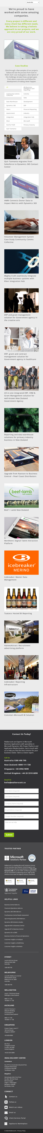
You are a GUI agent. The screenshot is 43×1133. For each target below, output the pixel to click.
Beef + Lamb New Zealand (16, 510)
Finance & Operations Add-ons (13, 908)
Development (28, 102)
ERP (25, 105)
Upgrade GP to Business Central (13, 929)
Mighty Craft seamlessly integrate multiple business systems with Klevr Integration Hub (20, 278)
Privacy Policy (21, 1131)
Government (10, 113)
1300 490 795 (20, 760)
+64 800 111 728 (9, 1000)
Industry (26, 113)
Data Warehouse (12, 102)
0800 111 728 (24, 765)
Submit (9, 835)
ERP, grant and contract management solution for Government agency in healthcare (20, 356)
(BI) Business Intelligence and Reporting (29, 88)
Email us (12, 1112)
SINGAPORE (9, 1025)
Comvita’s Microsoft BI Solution (19, 715)
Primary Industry (29, 125)
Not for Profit (10, 125)
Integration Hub (29, 117)
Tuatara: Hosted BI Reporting (18, 613)
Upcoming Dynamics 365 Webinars (14, 918)
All (7, 87)
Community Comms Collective (13, 94)
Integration (10, 117)
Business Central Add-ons (12, 905)
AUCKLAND (9, 1005)
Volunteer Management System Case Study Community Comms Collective (19, 239)
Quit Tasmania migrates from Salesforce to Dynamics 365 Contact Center (21, 164)
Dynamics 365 (11, 105)
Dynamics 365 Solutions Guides (13, 922)
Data (25, 98)
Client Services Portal (17, 1118)
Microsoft (27, 121)
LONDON (8, 1040)
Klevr (8, 121)
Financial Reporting (30, 109)
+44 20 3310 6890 (30, 773)
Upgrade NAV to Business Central (14, 925)
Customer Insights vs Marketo (13, 946)
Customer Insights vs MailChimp (14, 943)
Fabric (8, 109)
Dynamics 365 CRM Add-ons (12, 912)
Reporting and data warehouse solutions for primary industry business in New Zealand (18, 437)
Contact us (13, 1097)
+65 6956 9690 (22, 769)
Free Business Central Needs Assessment (16, 915)
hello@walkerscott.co (15, 782)
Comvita (26, 94)
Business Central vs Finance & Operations (16, 936)
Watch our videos (15, 1107)
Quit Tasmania (11, 129)
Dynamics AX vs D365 (10, 932)
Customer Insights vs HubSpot (13, 939)
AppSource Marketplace (18, 1124)
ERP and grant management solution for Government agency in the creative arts (20, 317)
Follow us (12, 1102)
